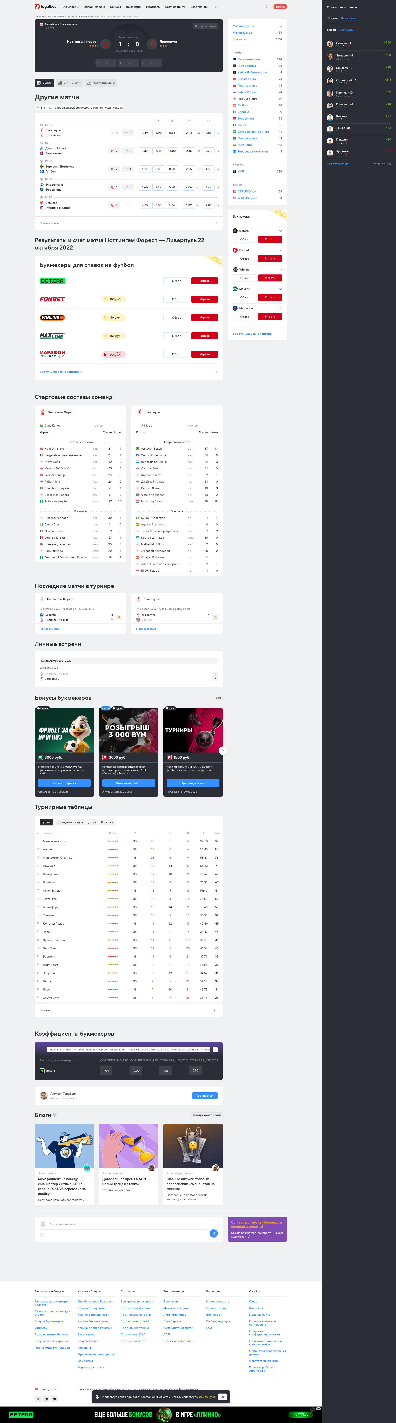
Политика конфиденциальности (264, 1332)
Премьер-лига (260, 85)
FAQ (209, 1328)
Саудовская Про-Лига (260, 131)
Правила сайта (259, 1314)
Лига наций (260, 145)
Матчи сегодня (257, 26)
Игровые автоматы (91, 1367)
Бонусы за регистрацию (51, 1341)
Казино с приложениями (95, 1328)
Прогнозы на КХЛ (132, 1334)
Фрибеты (41, 1328)
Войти (280, 6)
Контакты (256, 1308)
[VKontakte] (54, 1399)
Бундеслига (260, 118)
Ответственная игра (263, 1361)
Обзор (176, 281)
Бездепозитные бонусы (51, 1334)
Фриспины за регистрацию (96, 1354)
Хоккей (238, 165)
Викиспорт (214, 1314)
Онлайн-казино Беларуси (95, 1301)
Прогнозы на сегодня (135, 1314)
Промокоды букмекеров (52, 1347)
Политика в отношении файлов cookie (265, 1342)
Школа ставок (216, 1308)
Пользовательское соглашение (262, 1322)
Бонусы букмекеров (49, 1321)
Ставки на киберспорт (179, 1341)
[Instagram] (38, 1399)
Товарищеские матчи (260, 151)
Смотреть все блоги (207, 1115)
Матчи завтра (257, 32)
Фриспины (85, 1347)
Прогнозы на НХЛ (133, 1341)
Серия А (260, 112)
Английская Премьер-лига (82, 16)
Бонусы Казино (88, 1341)
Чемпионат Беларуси (178, 1328)
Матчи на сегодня (176, 1308)
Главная (39, 16)
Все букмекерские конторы (61, 372)
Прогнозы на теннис (134, 1328)
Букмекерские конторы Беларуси (51, 1303)
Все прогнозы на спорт (136, 1301)
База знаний (199, 6)
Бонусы (115, 6)
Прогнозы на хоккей (134, 1321)
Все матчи (257, 39)
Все (218, 698)
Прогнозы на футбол (135, 1308)
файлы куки (207, 1397)
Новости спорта (217, 1301)
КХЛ (260, 171)
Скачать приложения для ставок (52, 1312)
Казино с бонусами (91, 1308)
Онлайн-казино (94, 6)
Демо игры (133, 6)
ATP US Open (260, 191)
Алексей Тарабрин (63, 1093)
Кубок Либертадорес (260, 72)
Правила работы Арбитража (261, 1369)
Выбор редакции (218, 1321)
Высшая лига (260, 79)
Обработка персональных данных (267, 1352)
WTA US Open (260, 198)
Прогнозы (153, 6)
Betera (50, 1071)
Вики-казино (86, 1334)
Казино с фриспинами (93, 1314)
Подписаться (205, 1095)
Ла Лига (260, 105)
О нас (253, 1301)
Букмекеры (71, 6)
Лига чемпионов (260, 59)
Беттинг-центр (175, 6)
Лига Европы (260, 65)
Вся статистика (338, 163)
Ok (222, 1397)
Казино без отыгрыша (93, 1321)
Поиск (267, 6)
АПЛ (166, 1334)
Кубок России (260, 92)
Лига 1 (260, 125)
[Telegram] (46, 1399)
